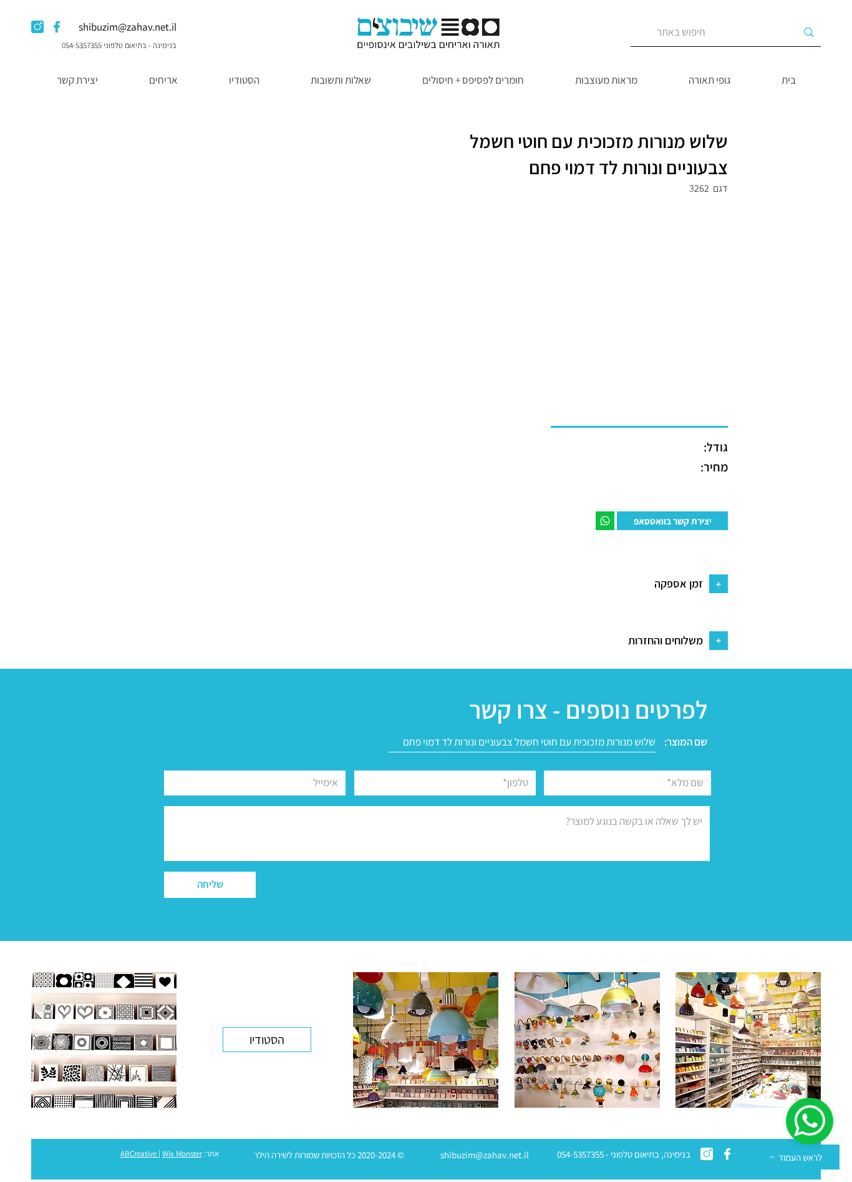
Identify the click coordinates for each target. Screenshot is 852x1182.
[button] (708, 80)
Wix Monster (182, 1153)
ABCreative (138, 1153)
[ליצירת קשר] (605, 520)
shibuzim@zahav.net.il (128, 27)
